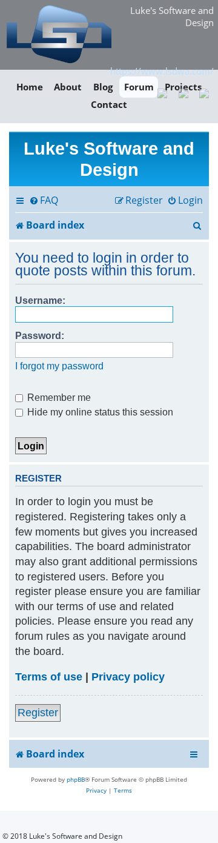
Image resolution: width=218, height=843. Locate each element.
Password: (39, 335)
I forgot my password (59, 365)
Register (38, 713)
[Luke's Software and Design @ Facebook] (162, 92)
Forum (139, 87)
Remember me (58, 397)
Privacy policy (128, 677)
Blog (103, 87)
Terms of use (48, 677)
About (68, 87)
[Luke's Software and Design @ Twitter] (204, 92)
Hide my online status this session (99, 411)
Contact (109, 105)
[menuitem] (43, 201)
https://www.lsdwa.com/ (162, 71)
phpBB (76, 779)
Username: (40, 300)
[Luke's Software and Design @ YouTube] (183, 92)
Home (29, 87)
